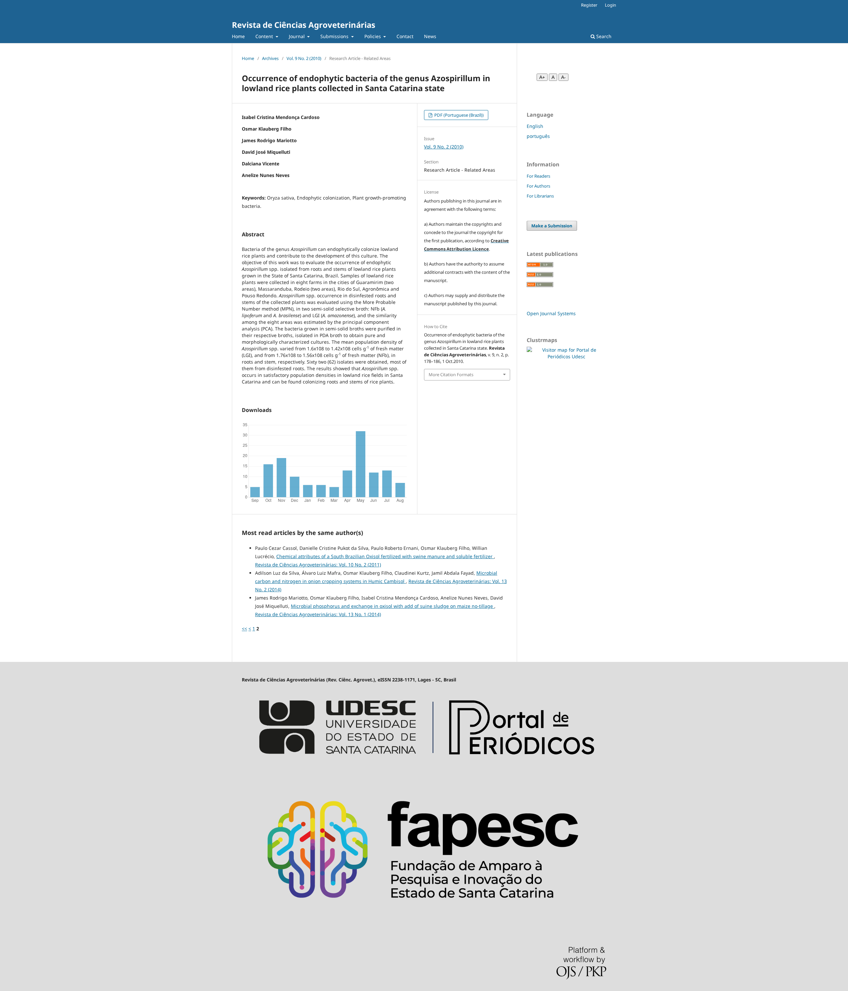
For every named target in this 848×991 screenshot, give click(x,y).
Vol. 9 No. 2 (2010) (304, 58)
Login (610, 5)
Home (238, 36)
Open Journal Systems (551, 313)
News (430, 36)
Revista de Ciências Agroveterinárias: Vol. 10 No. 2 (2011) (318, 564)
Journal (297, 36)
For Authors (538, 186)
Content (264, 36)
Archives (270, 58)
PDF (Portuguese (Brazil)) (458, 115)
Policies (373, 36)
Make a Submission (551, 226)
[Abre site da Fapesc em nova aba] (424, 919)
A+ (542, 77)
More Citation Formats (451, 375)
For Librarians (540, 196)
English (535, 126)
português (538, 136)
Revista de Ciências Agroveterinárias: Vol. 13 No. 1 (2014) (318, 614)
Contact (405, 36)
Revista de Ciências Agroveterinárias (303, 24)
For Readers (538, 176)
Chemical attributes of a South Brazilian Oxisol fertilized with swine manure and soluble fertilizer (385, 556)
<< (244, 628)
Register (589, 5)
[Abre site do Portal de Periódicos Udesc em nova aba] (424, 770)
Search (603, 36)
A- (563, 77)
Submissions (335, 36)
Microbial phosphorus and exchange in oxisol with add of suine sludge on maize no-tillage (392, 606)
